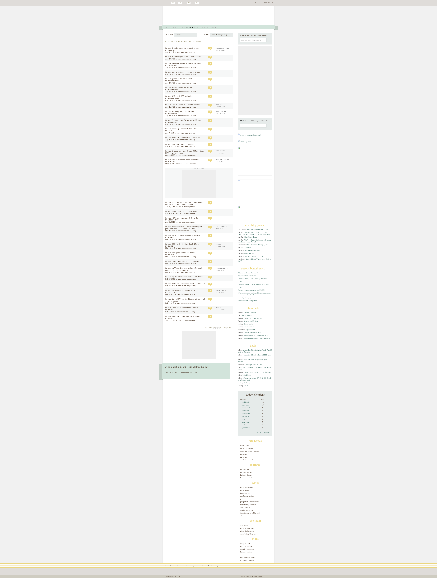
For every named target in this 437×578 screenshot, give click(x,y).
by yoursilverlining (188, 229)
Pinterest (184, 3)
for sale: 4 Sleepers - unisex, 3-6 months (180, 253)
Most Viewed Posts (246, 460)
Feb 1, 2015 (169, 312)
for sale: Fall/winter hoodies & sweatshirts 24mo (183, 63)
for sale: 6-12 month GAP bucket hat (179, 96)
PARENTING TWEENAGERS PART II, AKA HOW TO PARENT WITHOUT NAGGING (254, 233)
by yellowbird (171, 50)
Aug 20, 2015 (170, 116)
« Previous (208, 328)
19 (210, 160)
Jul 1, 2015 (220, 153)
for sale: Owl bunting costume (176, 261)
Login (257, 3)
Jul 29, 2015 (220, 161)
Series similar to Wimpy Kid (247, 301)
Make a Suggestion (247, 448)
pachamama (246, 425)
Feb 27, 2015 (170, 279)
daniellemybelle (222, 48)
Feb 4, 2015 (169, 294)
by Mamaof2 (192, 211)
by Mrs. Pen (169, 237)
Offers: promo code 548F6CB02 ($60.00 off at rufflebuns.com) (254, 379)
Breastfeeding (245, 493)
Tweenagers (247, 247)
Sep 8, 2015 (169, 52)
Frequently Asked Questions (249, 451)
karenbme (245, 410)
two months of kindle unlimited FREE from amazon (254, 356)
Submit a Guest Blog (247, 549)
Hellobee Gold (245, 469)
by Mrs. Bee (169, 310)
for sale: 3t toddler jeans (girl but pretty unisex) (182, 48)
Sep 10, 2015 (220, 50)
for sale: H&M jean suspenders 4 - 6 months (182, 218)
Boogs (218, 244)
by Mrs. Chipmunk (193, 72)
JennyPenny (246, 422)
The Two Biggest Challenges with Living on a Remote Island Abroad (254, 241)
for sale (178, 35)
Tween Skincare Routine (252, 250)
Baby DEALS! (247, 375)
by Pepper (201, 283)
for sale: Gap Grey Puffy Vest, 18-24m (179, 111)
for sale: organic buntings (174, 72)
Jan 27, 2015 (170, 320)
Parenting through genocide (247, 298)
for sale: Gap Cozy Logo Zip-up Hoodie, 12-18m (183, 120)
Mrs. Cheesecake (222, 159)
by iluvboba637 (196, 57)
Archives (264, 121)
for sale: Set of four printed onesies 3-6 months (182, 235)
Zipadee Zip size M (250, 312)
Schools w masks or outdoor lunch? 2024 (251, 290)
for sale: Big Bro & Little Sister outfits (179, 277)
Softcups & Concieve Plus (252, 332)
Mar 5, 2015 (169, 272)
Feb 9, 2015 (220, 292)
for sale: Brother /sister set (175, 211)
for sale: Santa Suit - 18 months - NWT (179, 283)
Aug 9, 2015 (169, 133)
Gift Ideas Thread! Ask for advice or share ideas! (254, 284)
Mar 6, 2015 (220, 270)
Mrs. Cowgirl (221, 111)
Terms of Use (176, 566)
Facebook (177, 3)
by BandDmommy (171, 220)
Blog (167, 27)
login (176, 373)
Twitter (169, 3)
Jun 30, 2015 (170, 155)
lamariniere (246, 413)
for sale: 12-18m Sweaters (175, 105)
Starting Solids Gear (247, 510)
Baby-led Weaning (246, 487)
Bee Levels (243, 454)
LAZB (243, 419)
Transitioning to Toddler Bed (250, 513)
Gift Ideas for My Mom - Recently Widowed (252, 278)
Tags (253, 121)
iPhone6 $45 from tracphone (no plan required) (252, 361)
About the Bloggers (247, 528)
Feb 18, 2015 (220, 309)
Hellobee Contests (246, 478)
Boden (246, 386)
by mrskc (199, 277)
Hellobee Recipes (246, 472)
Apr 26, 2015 (170, 213)
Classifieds (192, 27)
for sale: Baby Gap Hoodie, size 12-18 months (182, 316)
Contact (200, 566)
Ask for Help (244, 445)
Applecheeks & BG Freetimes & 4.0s (256, 335)
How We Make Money (247, 557)
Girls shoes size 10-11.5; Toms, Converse (257, 338)
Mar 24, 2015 (170, 231)
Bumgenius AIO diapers (251, 321)
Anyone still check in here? (246, 276)
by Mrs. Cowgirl (194, 105)
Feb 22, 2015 (170, 286)
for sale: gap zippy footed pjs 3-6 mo (179, 87)
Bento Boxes (244, 490)
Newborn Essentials (247, 496)
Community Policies (247, 560)
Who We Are (244, 525)
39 (210, 308)
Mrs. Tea (219, 105)
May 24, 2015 (170, 164)
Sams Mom (245, 405)
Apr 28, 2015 (170, 207)
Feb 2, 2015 (169, 303)
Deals (205, 27)
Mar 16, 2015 (170, 239)
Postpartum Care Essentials (249, 501)
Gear (213, 27)
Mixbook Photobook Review (253, 256)
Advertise (210, 566)
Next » (229, 328)
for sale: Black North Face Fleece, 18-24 (180, 290)
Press (218, 566)
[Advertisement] (199, 184)
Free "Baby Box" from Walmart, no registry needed (254, 368)
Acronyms (243, 457)
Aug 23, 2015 (170, 59)
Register (268, 3)
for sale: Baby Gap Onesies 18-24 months (181, 129)
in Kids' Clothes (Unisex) (185, 52)
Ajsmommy (246, 427)
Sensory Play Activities (248, 504)
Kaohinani (245, 402)
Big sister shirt (250, 329)
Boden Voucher (247, 315)
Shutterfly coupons (250, 383)
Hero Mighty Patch (250, 237)
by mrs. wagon (187, 204)
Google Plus (165, 3)
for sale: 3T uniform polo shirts (176, 57)
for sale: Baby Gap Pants (174, 144)
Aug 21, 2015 (170, 107)
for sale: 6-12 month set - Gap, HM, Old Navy (182, 244)
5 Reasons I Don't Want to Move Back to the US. (254, 260)
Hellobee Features (246, 475)
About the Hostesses (247, 531)
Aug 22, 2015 (220, 107)
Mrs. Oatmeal (221, 151)
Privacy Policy (189, 566)
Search (243, 121)
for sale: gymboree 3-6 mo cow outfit (179, 79)
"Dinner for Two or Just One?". (248, 273)
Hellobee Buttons (246, 552)
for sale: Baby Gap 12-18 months (177, 137)
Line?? (240, 281)
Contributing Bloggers (248, 534)
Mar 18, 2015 (220, 246)
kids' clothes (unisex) (219, 35)
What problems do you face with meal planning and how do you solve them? (254, 294)
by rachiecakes (171, 292)
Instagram (193, 3)
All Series (243, 516)
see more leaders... (263, 432)
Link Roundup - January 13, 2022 (258, 229)
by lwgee (168, 131)
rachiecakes (221, 290)
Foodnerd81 (246, 408)
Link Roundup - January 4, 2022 (257, 245)
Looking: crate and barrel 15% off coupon (257, 372)
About (166, 566)
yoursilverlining (223, 268)
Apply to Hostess (246, 546)
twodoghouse (221, 226)
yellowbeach (246, 416)
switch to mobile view (173, 576)
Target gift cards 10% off (253, 364)
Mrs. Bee (219, 307)
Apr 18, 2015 (170, 222)
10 (225, 328)
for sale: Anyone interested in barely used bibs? (183, 160)
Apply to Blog (245, 543)
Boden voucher (249, 324)
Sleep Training (245, 507)
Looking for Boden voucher (253, 318)
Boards (179, 27)
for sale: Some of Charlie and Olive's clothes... (182, 308)
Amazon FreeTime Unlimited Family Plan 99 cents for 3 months (255, 351)
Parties (242, 499)
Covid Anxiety (249, 253)
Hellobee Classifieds (185, 16)
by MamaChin (170, 162)
